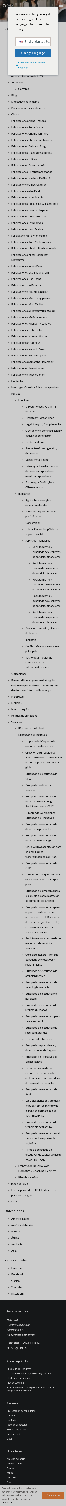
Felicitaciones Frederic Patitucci (30, 178)
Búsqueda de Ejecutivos (32, 734)
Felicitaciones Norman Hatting (29, 336)
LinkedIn (16, 1268)
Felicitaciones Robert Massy (28, 349)
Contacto (17, 381)
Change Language (33, 53)
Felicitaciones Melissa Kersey (29, 317)
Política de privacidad (24, 715)
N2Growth (17, 696)
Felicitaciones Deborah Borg (28, 146)
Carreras (23, 88)
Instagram (17, 1293)
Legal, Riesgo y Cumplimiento (43, 424)
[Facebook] (16, 1348)
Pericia (15, 393)
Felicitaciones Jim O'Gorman (28, 216)
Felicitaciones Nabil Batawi (27, 329)
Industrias (24, 493)
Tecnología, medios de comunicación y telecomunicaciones (38, 662)
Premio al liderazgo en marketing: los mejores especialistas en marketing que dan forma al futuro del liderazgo (34, 685)
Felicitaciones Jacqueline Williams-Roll (34, 203)
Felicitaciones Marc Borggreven (30, 298)
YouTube (16, 1287)
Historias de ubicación (38, 1039)
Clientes (16, 114)
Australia (16, 1244)
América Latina (20, 1218)
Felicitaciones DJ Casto (25, 159)
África (15, 1237)
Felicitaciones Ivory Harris (27, 197)
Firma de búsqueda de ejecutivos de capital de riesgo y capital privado (43, 1154)
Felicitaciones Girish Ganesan (28, 184)
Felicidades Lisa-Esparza (26, 285)
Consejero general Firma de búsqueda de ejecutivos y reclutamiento (41, 959)
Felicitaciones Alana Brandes (28, 120)
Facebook (17, 1274)
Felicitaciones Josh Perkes (27, 222)
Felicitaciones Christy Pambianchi (31, 139)
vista (14, 1201)
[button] (61, 5)
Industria (30, 639)
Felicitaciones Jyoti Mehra (27, 229)
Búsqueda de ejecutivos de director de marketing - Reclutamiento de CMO (41, 801)
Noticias (16, 702)
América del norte (22, 1225)
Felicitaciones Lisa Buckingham (30, 272)
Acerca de (17, 82)
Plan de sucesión (28, 1177)
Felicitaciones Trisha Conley (28, 374)
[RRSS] (26, 1348)
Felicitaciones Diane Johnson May (31, 152)
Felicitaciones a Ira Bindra (26, 191)
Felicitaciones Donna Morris (28, 165)
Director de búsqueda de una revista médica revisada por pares (42, 879)
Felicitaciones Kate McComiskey (31, 242)
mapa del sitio (19, 1183)
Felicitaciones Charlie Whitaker (30, 133)
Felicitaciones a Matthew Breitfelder (33, 310)
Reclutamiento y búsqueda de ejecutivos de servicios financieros (46, 551)
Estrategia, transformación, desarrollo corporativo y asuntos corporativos (41, 471)
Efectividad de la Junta (31, 728)
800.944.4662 (31, 1342)
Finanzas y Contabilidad (39, 417)
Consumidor (32, 522)
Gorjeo (15, 1280)
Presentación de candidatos (28, 108)
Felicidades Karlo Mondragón (29, 235)
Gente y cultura (34, 442)
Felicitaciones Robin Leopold (28, 355)
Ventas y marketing (37, 459)
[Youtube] (21, 1348)
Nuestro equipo (20, 709)
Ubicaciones (18, 673)
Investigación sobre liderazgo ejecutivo (35, 387)
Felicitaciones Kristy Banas (27, 266)
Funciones (24, 400)
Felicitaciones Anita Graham (28, 127)
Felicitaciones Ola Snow (25, 342)
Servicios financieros (37, 540)
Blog (14, 95)
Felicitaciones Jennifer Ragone (29, 210)
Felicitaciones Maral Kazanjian (29, 291)
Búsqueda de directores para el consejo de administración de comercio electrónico (42, 895)
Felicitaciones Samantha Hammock (32, 361)
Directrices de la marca (25, 101)
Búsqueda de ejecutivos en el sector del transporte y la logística (42, 1138)
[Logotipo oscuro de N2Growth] (9, 5)
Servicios (16, 722)
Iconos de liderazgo (17, 1424)
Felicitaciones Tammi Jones (27, 368)
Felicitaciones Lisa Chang (26, 278)
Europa (15, 1231)
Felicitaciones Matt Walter (27, 304)
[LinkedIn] (8, 1348)
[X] (12, 1348)
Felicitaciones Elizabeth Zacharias (31, 171)
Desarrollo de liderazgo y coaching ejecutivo (29, 1373)
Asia (14, 1250)
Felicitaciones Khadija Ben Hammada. (33, 248)
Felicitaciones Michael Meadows (31, 323)
